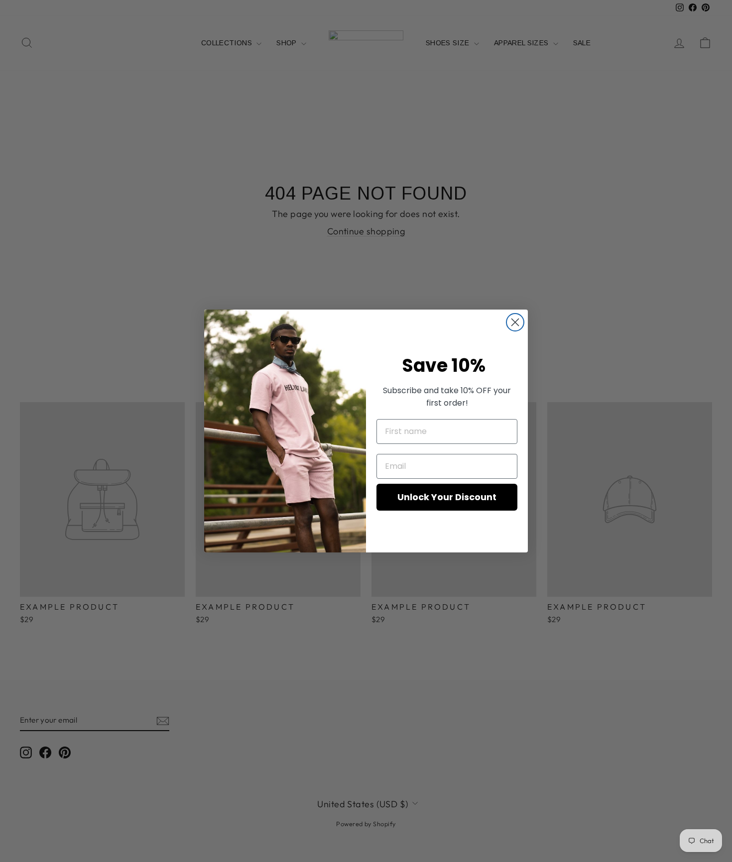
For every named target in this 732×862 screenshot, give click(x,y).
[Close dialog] (515, 322)
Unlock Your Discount (446, 497)
